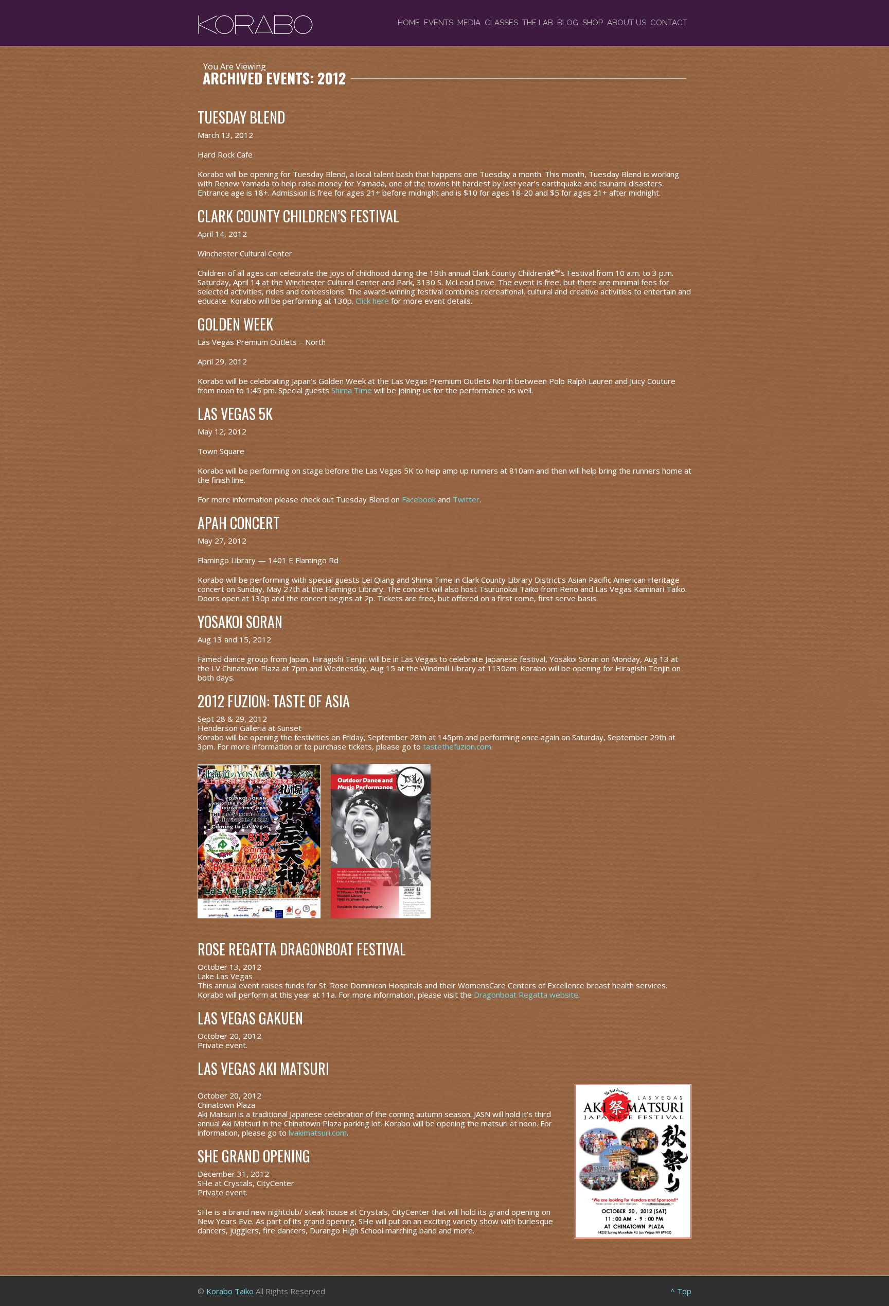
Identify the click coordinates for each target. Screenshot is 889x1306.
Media (469, 22)
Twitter (466, 499)
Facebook (419, 499)
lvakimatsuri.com (318, 1132)
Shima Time (351, 390)
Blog (567, 22)
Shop (592, 22)
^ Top (680, 1291)
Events (438, 22)
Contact (668, 22)
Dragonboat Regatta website (526, 994)
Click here (372, 300)
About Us (626, 22)
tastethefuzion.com (457, 746)
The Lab (537, 22)
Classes (501, 22)
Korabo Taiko (230, 1291)
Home (409, 22)
